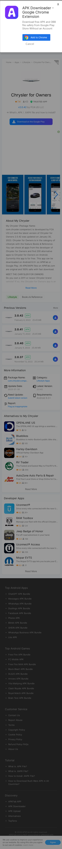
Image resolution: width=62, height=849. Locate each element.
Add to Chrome (39, 37)
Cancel (30, 44)
